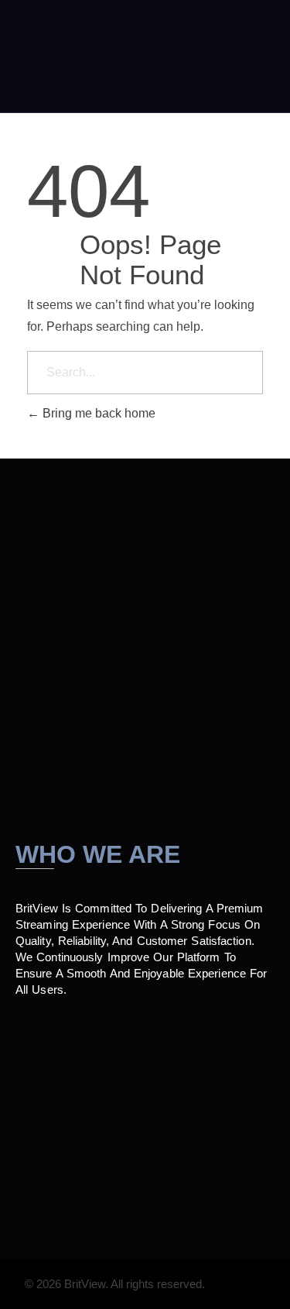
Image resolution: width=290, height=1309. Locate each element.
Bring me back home (97, 413)
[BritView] (64, 56)
